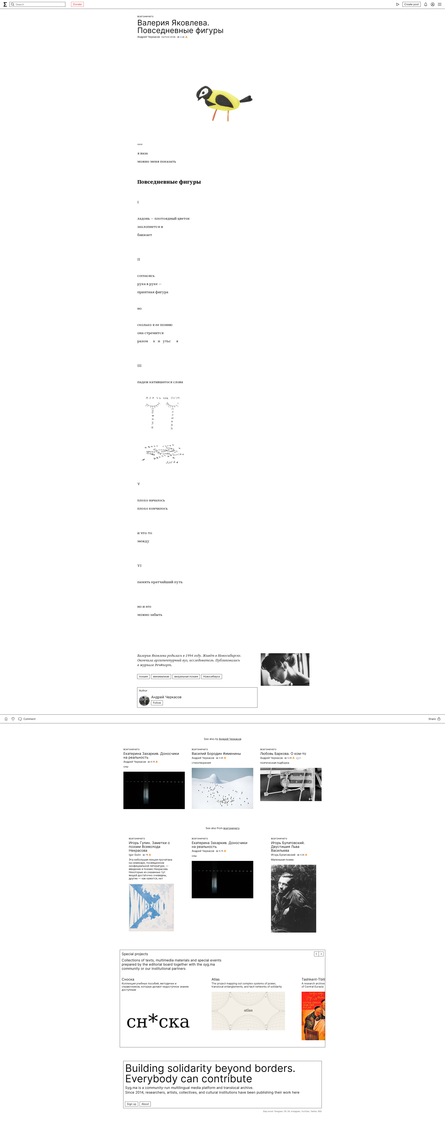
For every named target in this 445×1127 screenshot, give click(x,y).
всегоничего (145, 16)
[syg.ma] (5, 4)
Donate (77, 4)
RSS (320, 1111)
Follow (157, 702)
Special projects (135, 954)
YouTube (305, 1111)
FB (285, 1111)
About (145, 1104)
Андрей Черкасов (148, 36)
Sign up (131, 1104)
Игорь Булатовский (283, 854)
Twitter (313, 1111)
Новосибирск (211, 676)
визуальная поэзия (186, 676)
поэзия (143, 676)
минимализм (161, 676)
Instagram (295, 1111)
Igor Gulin (135, 854)
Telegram (278, 1111)
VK (288, 1111)
